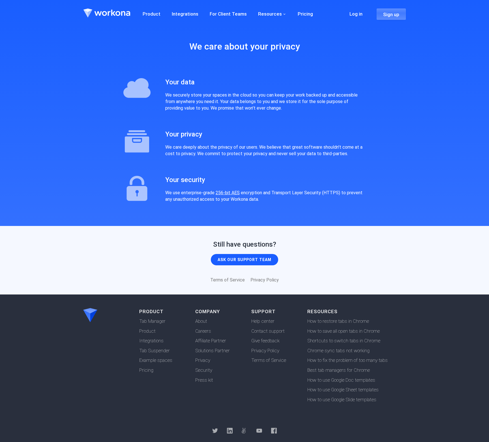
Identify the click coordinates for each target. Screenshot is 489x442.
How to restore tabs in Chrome (338, 321)
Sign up (391, 14)
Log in (356, 14)
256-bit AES (228, 192)
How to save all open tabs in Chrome (343, 331)
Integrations (151, 340)
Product (147, 331)
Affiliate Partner (210, 340)
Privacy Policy (264, 280)
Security (203, 370)
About (201, 321)
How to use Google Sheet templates (343, 389)
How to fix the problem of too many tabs (347, 360)
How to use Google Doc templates (341, 380)
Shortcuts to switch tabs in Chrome (343, 340)
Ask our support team (244, 259)
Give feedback (265, 340)
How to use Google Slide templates (341, 399)
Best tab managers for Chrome (338, 370)
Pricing (146, 370)
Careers (203, 331)
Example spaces (155, 360)
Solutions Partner (212, 350)
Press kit (204, 380)
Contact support (268, 331)
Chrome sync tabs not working (338, 350)
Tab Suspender (154, 350)
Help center (262, 321)
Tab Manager (152, 321)
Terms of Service (227, 280)
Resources (270, 14)
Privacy (202, 360)
